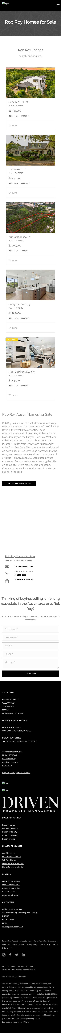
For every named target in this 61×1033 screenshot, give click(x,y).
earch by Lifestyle (11, 831)
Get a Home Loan (10, 828)
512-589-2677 (20, 575)
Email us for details (24, 566)
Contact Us (7, 765)
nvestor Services (10, 835)
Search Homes (8, 825)
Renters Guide (8, 891)
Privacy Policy (32, 944)
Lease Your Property (11, 881)
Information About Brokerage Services (16, 941)
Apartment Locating (11, 888)
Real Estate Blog (9, 758)
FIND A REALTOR (9, 755)
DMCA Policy (45, 944)
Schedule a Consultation (13, 863)
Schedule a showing (24, 579)
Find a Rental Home (11, 884)
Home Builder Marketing (13, 867)
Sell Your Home (9, 860)
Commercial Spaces (10, 895)
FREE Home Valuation (11, 856)
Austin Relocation (10, 762)
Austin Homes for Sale (12, 751)
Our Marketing (8, 853)
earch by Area (9, 839)
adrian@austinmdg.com (12, 713)
